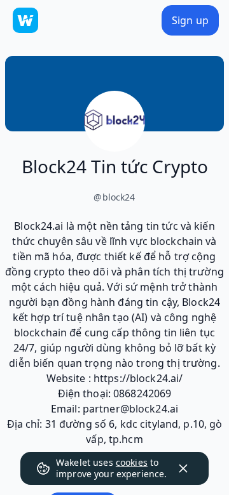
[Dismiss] (183, 468)
